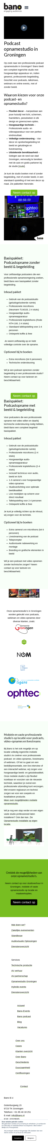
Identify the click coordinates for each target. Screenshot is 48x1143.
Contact (24, 1086)
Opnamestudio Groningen (24, 981)
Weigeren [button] (30, 1138)
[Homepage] (13, 7)
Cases (19, 1046)
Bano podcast (24, 1016)
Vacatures (22, 1027)
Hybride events (18, 987)
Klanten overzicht (24, 1051)
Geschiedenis (22, 1062)
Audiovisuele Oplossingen (24, 941)
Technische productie (21, 965)
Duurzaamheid (23, 1067)
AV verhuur (16, 970)
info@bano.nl (17, 1115)
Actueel (21, 1005)
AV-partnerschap (19, 976)
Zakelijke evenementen (22, 930)
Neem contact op (24, 192)
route (21, 166)
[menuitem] (24, 937)
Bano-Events (23, 1011)
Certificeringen (23, 1073)
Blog (19, 1022)
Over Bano (21, 1057)
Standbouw (16, 935)
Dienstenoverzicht (20, 946)
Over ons (20, 1040)
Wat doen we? (18, 925)
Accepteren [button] (18, 1138)
